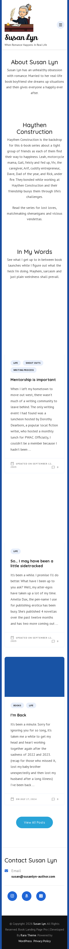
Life (15, 362)
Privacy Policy (42, 941)
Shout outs (33, 362)
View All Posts (34, 822)
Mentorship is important (33, 379)
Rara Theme (28, 935)
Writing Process (23, 370)
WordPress (25, 941)
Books (17, 705)
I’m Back (18, 715)
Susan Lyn (21, 37)
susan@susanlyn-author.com (33, 876)
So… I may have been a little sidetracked (32, 563)
